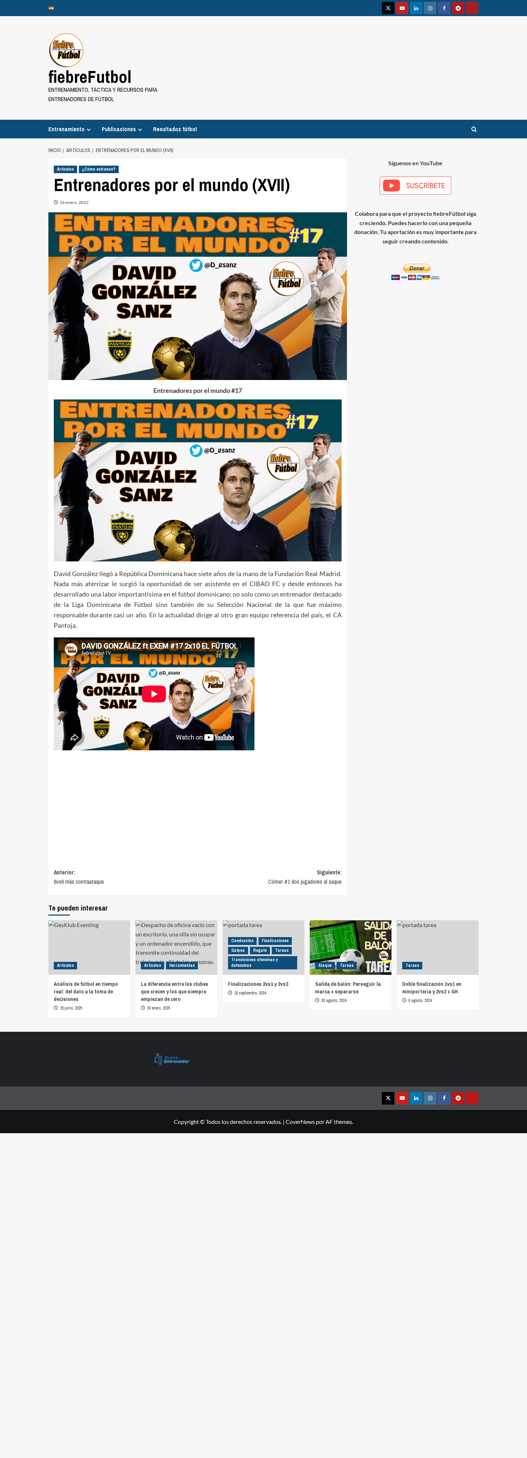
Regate (260, 950)
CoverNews (300, 1121)
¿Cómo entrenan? (98, 169)
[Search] (474, 129)
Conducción (242, 941)
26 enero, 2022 (74, 202)
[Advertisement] (198, 803)
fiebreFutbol (90, 76)
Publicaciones (119, 129)
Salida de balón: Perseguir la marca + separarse (348, 987)
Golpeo (238, 950)
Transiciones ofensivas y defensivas (254, 962)
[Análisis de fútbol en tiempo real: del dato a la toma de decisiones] (89, 947)
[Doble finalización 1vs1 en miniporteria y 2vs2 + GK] (438, 947)
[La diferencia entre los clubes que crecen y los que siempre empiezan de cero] (176, 947)
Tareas (282, 950)
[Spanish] (53, 8)
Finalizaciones (275, 941)
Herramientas (182, 965)
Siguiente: (304, 876)
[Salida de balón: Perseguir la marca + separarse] (350, 947)
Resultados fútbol (175, 129)
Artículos (65, 169)
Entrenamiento (66, 129)
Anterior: (79, 876)
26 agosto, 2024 (333, 1000)
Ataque (325, 965)
